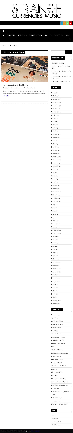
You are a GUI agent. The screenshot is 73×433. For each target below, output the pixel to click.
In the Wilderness (57, 350)
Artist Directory (9, 35)
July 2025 (55, 118)
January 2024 (56, 153)
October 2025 (56, 108)
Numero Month (56, 356)
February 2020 (56, 300)
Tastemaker (55, 388)
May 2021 (55, 252)
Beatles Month (56, 327)
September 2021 (57, 239)
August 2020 (56, 281)
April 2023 (55, 182)
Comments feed (56, 422)
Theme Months (34, 35)
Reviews (47, 35)
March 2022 (56, 220)
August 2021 (56, 243)
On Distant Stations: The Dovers (61, 81)
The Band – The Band (58, 63)
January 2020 (56, 303)
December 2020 (57, 268)
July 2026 (55, 92)
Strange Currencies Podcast (60, 382)
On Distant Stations (57, 359)
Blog (67, 35)
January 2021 (56, 265)
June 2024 (55, 140)
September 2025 (57, 112)
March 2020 (56, 297)
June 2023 (55, 176)
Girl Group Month (57, 347)
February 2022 (56, 223)
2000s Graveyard (56, 315)
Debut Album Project (58, 340)
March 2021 (56, 259)
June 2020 (55, 287)
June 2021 (55, 249)
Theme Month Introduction (60, 404)
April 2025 (55, 128)
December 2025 (57, 102)
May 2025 (55, 124)
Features (21, 35)
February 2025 (56, 134)
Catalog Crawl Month (58, 337)
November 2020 (57, 271)
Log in (54, 415)
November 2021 (57, 233)
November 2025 (57, 105)
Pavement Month (57, 362)
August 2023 (56, 169)
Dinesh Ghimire (35, 431)
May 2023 (55, 179)
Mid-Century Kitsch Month (60, 353)
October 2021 (56, 236)
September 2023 (57, 166)
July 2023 (55, 172)
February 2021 (56, 262)
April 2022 (55, 217)
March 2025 (56, 131)
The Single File (56, 401)
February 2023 (56, 185)
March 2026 (56, 96)
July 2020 (55, 284)
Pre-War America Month (59, 366)
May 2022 (55, 214)
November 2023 (57, 160)
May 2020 (55, 291)
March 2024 (56, 147)
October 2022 (56, 198)
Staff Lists (55, 375)
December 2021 (57, 230)
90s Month (55, 318)
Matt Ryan (18, 87)
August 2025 (56, 115)
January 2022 (56, 227)
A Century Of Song (57, 321)
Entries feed (55, 418)
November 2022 (57, 195)
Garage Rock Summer (58, 343)
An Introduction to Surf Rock (15, 85)
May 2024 (55, 144)
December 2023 (57, 156)
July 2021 (55, 246)
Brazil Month (56, 331)
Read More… (7, 96)
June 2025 (55, 121)
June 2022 (55, 211)
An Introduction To (57, 324)
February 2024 (56, 150)
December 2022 (57, 192)
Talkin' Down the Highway (59, 385)
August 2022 (56, 204)
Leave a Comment (30, 87)
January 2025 (56, 137)
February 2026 (56, 99)
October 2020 (56, 275)
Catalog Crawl (56, 334)
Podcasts (58, 35)
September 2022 (57, 201)
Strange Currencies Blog (59, 378)
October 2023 (56, 163)
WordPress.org (56, 425)
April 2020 (55, 294)
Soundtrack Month (57, 372)
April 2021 (55, 255)
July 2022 (55, 208)
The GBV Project (57, 398)
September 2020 (57, 278)
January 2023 (56, 188)
